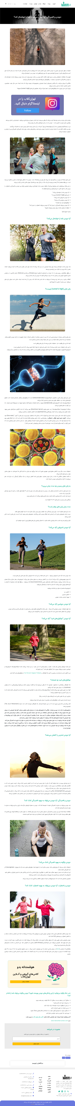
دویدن (63, 1058)
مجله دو (49, 1083)
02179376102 (23, 1085)
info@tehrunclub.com (26, 1096)
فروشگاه (40, 1089)
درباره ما (49, 1085)
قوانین (49, 1092)
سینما (40, 1080)
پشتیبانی (40, 1086)
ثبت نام (9, 4)
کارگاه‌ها (49, 1090)
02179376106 (25, 1082)
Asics (58, 949)
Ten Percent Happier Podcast (32, 673)
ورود (15, 4)
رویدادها (49, 1087)
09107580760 (31, 1079)
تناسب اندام (68, 1058)
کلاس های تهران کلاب (38, 1017)
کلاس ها (49, 1081)
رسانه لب (33, 1104)
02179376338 (22, 1074)
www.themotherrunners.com (59, 1021)
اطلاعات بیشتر (25, 982)
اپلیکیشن (40, 1091)
